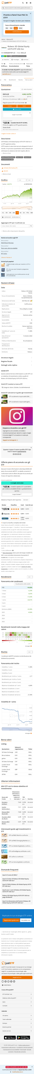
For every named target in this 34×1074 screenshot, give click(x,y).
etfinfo (19, 932)
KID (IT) (5, 171)
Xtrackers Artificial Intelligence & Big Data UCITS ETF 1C (6, 803)
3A (20, 213)
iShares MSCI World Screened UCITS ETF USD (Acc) (6, 823)
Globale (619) (27, 157)
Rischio (21, 80)
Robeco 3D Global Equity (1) (8, 157)
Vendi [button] (24, 106)
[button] (5, 59)
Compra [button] (10, 106)
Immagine (27, 646)
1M (6, 213)
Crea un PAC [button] (18, 109)
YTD (27, 213)
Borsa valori (29, 80)
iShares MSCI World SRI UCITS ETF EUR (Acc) (6, 813)
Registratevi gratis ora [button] (11, 920)
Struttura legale (7, 358)
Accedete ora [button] (25, 920)
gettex (29, 932)
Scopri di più (6, 127)
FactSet (3, 934)
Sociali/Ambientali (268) (7, 159)
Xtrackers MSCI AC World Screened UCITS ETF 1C (6, 818)
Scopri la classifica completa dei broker (14, 523)
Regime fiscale (6, 361)
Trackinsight (14, 932)
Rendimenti (12, 80)
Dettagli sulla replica (9, 365)
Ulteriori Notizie (6, 257)
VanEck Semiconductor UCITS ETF (6, 808)
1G (3, 213)
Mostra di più (7, 174)
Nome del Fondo (5, 798)
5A (24, 213)
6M (14, 213)
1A (17, 213)
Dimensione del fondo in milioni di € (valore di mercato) (15, 795)
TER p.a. (23, 798)
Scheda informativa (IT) (10, 168)
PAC (5, 80)
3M (10, 213)
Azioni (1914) (20, 157)
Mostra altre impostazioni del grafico (14, 231)
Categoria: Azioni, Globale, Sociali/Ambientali (16, 387)
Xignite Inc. (24, 932)
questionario (21, 451)
